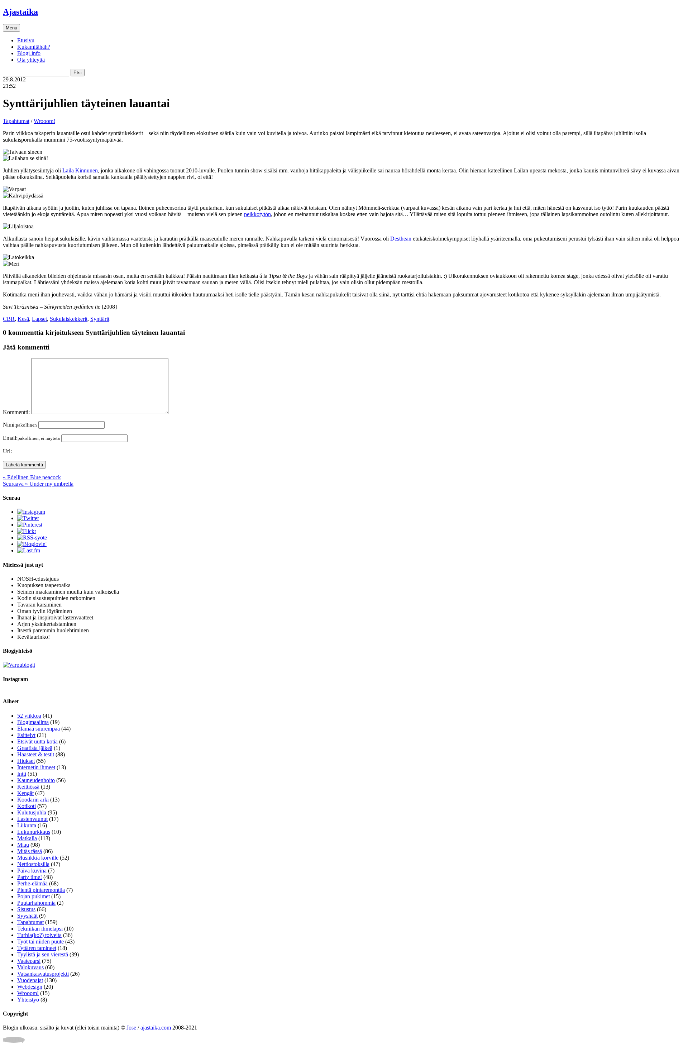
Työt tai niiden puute (40, 941)
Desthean (400, 239)
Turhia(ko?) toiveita (39, 935)
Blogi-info (28, 53)
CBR (9, 319)
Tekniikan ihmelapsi (40, 929)
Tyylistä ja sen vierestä (42, 954)
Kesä (23, 319)
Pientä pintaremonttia (41, 890)
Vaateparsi (28, 961)
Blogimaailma (33, 722)
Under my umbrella (38, 484)
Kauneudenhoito (36, 780)
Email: (31, 438)
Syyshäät (27, 916)
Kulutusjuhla (31, 812)
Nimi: (20, 425)
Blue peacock (32, 477)
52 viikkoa (29, 716)
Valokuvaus (30, 967)
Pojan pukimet (33, 896)
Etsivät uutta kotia (37, 741)
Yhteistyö (28, 1000)
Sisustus (26, 909)
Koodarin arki (33, 800)
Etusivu (25, 40)
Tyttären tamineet (36, 948)
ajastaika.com (155, 1027)
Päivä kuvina (32, 870)
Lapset (39, 319)
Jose (131, 1027)
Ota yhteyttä (31, 60)
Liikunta (26, 825)
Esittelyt (26, 735)
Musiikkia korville (37, 858)
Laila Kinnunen (80, 170)
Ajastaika (20, 11)
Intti (21, 774)
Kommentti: (16, 412)
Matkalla (27, 838)
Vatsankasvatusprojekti (43, 974)
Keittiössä (28, 787)
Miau (23, 845)
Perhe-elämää (32, 883)
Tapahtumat (16, 121)
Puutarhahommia (36, 903)
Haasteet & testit (35, 754)
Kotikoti (26, 806)
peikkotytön (257, 214)
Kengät (25, 793)
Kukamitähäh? (33, 47)
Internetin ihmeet (36, 767)
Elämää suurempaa (38, 729)
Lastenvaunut (32, 819)
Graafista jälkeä (34, 748)
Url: (7, 451)
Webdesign (29, 987)
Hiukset (26, 761)
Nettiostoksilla (33, 864)
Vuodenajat (30, 980)
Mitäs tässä (29, 851)
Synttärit (99, 319)
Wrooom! (44, 121)
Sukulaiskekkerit (68, 319)
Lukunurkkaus (33, 832)
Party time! (29, 877)
